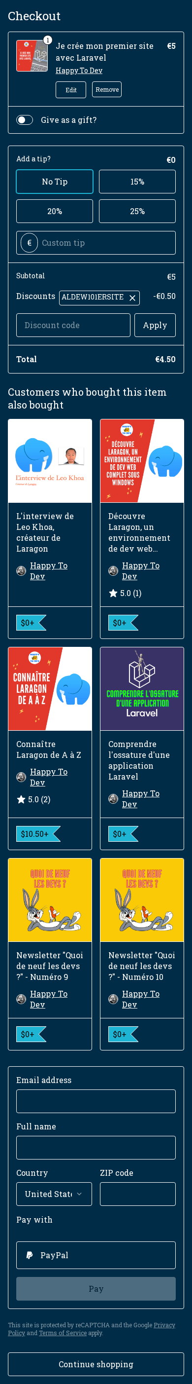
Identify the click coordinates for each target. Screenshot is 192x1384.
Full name (36, 1126)
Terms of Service (63, 1333)
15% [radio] (137, 181)
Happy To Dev (79, 70)
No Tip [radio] (54, 181)
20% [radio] (54, 211)
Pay (96, 1288)
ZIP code (116, 1172)
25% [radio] (137, 211)
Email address (43, 1080)
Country (32, 1172)
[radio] (96, 1255)
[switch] (24, 120)
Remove (107, 89)
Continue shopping (96, 1364)
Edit (71, 90)
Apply (155, 325)
